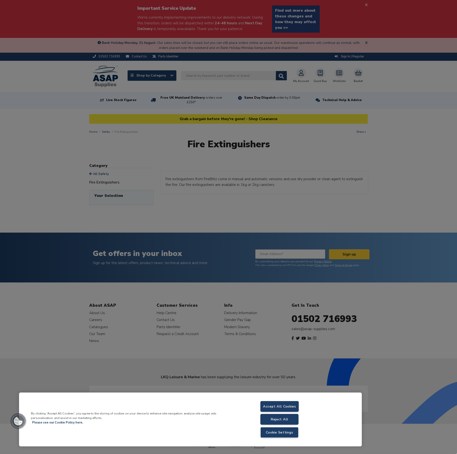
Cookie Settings (279, 432)
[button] (18, 421)
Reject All (279, 419)
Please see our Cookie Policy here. (57, 422)
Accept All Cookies (279, 406)
